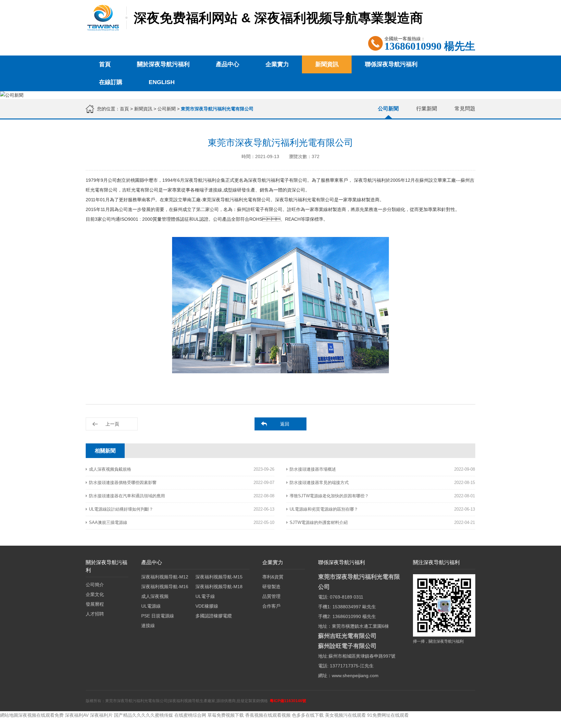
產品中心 (227, 64)
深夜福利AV (77, 715)
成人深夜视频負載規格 (110, 469)
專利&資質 (272, 576)
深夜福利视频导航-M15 (219, 576)
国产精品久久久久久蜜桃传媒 (143, 715)
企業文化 (95, 594)
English (162, 82)
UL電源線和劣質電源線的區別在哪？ (324, 509)
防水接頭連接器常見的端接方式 (319, 482)
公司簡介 (95, 584)
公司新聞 (166, 108)
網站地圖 (9, 715)
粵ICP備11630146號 (288, 701)
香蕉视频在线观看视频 (268, 715)
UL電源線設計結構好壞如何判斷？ (121, 509)
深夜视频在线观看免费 (41, 715)
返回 (284, 424)
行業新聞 (426, 108)
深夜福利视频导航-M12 (164, 576)
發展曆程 (95, 604)
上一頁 (112, 424)
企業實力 (277, 64)
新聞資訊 (327, 64)
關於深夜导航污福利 (163, 64)
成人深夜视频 (154, 596)
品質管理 (271, 596)
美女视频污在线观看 (345, 715)
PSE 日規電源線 (157, 615)
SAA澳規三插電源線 (108, 522)
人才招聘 (95, 613)
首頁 (105, 64)
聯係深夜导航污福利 (391, 64)
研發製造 (271, 586)
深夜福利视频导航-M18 (219, 586)
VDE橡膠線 (206, 606)
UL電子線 (205, 596)
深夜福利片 (101, 715)
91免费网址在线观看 (388, 715)
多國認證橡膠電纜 (213, 615)
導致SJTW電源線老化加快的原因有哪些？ (329, 495)
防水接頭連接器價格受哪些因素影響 (122, 482)
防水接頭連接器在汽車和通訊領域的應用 (127, 495)
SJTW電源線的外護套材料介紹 (319, 522)
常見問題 (465, 108)
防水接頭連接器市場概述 (313, 469)
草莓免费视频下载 (225, 715)
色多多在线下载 (308, 715)
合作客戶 (271, 606)
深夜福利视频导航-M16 (164, 586)
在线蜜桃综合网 (190, 715)
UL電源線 (151, 606)
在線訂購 (110, 82)
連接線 (148, 625)
